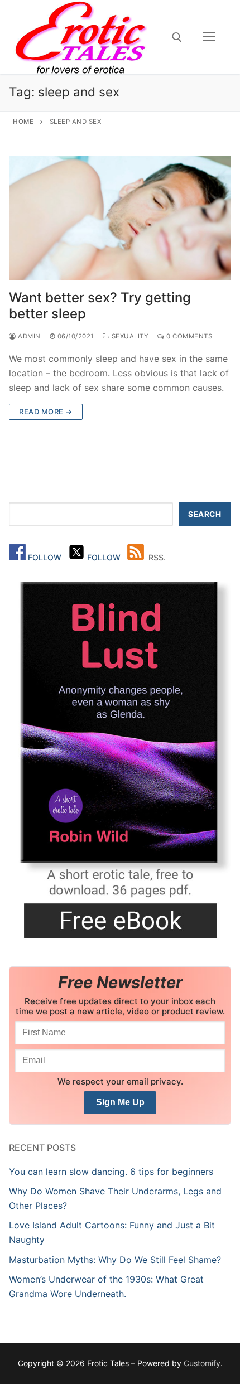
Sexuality (128, 336)
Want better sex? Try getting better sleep (100, 305)
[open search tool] (177, 37)
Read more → (46, 411)
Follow (46, 557)
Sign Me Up (120, 1102)
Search (204, 514)
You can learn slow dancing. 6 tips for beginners (111, 1171)
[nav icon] (209, 37)
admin (28, 336)
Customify (202, 1363)
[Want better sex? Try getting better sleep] (120, 218)
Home (23, 121)
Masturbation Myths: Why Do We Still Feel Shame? (115, 1259)
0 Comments (188, 336)
